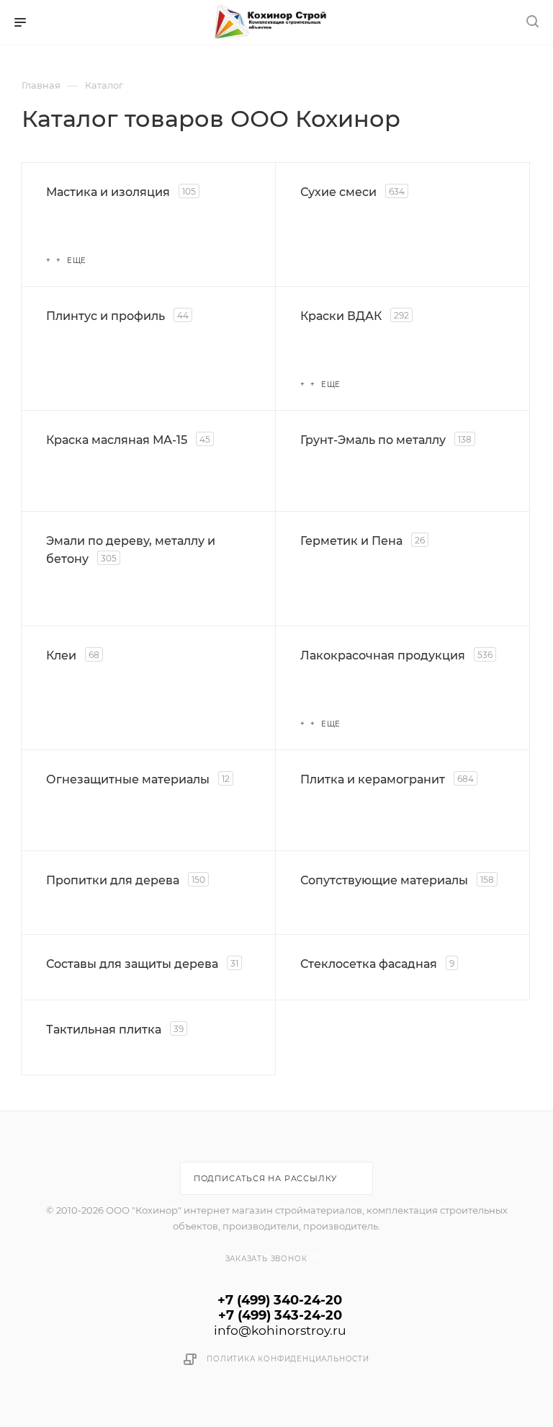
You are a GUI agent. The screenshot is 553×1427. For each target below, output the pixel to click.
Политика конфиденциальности (288, 1359)
